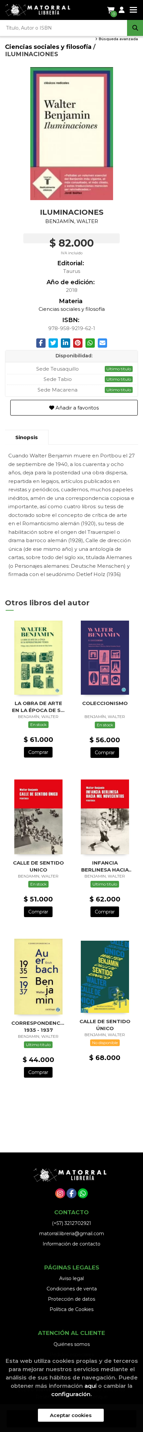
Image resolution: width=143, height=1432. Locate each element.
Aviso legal (71, 1278)
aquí (90, 1385)
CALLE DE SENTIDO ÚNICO (104, 1024)
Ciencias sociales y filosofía (49, 47)
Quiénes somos (72, 1344)
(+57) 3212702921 (71, 1223)
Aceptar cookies (70, 1415)
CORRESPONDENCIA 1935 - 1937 (38, 1026)
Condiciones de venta (72, 1289)
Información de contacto (71, 1244)
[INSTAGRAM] (60, 1193)
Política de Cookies (71, 1309)
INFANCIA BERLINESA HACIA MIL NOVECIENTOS (105, 866)
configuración (70, 1394)
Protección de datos (71, 1299)
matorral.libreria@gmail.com (71, 1234)
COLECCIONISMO (105, 703)
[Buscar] (135, 28)
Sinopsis (26, 437)
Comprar (38, 752)
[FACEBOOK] (71, 1193)
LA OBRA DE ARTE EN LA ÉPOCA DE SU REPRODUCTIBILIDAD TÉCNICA (38, 706)
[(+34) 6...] (83, 1193)
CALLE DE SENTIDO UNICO (38, 866)
